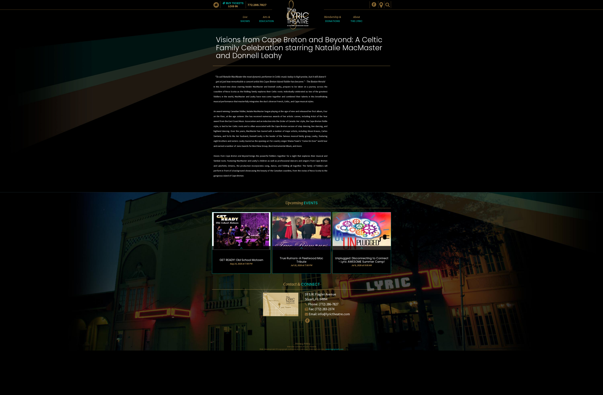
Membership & (332, 19)
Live (245, 19)
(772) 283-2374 (324, 309)
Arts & (266, 19)
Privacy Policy (302, 343)
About (356, 19)
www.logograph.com (334, 349)
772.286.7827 (256, 5)
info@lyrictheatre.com (334, 314)
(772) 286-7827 (328, 304)
